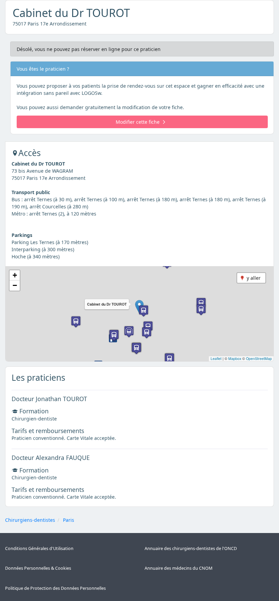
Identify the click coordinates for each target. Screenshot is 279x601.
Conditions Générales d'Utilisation (39, 548)
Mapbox (234, 358)
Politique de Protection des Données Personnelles (55, 588)
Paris (68, 520)
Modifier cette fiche (138, 122)
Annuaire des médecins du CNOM (178, 568)
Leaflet (216, 358)
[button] (143, 311)
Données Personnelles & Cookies (38, 568)
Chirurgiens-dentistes (30, 520)
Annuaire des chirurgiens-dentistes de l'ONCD (191, 548)
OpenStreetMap (259, 358)
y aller (254, 278)
